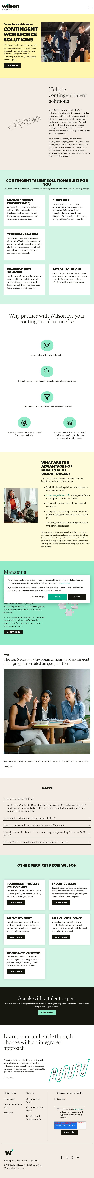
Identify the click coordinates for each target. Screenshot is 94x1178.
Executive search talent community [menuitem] (33, 1117)
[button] (90, 7)
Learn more (16, 902)
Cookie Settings (37, 597)
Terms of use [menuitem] (22, 1160)
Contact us (12, 65)
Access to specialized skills (58, 495)
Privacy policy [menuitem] (10, 1160)
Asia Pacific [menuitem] (8, 1113)
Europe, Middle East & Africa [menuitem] (13, 1106)
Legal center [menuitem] (34, 1160)
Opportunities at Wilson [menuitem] (33, 1100)
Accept (57, 597)
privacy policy (65, 583)
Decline (77, 597)
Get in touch (13, 632)
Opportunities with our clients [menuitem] (35, 1109)
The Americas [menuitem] (9, 1099)
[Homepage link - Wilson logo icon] (9, 1156)
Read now (8, 767)
